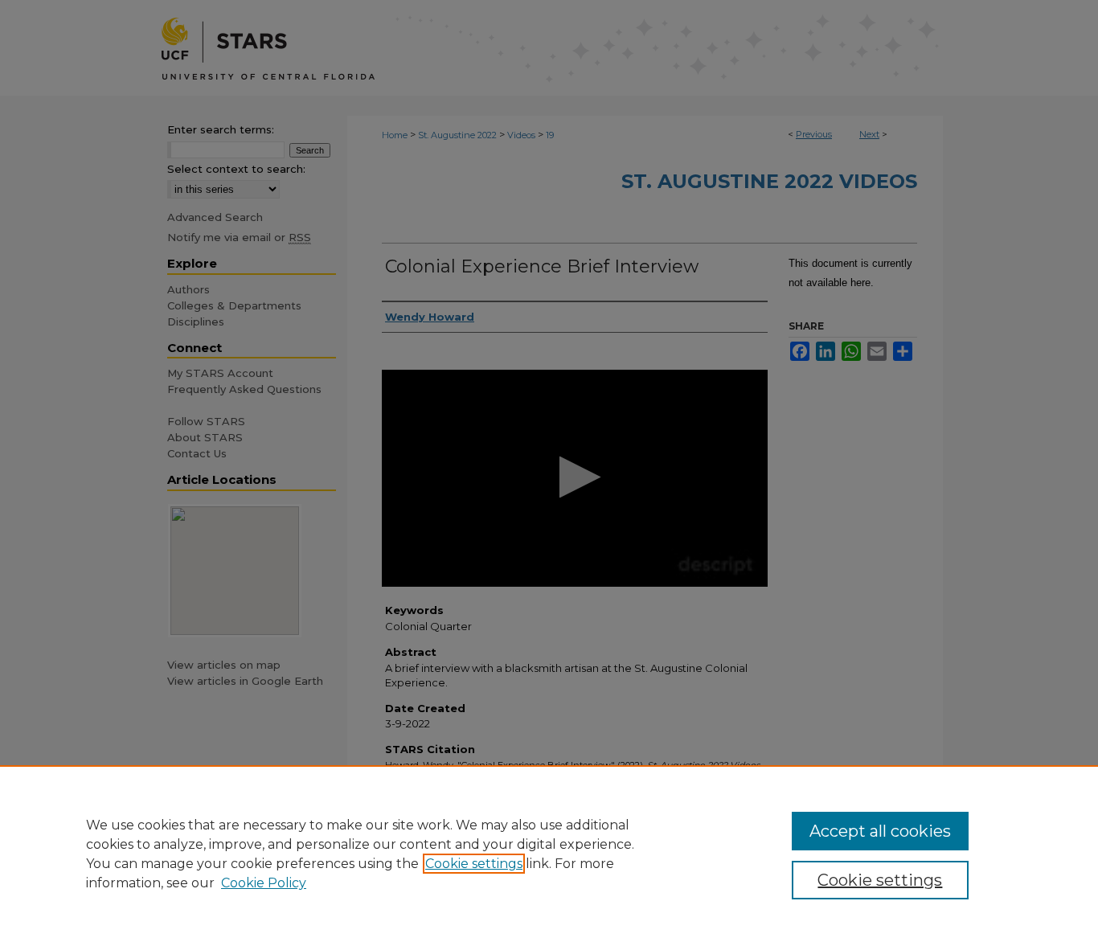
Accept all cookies (880, 831)
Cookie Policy (263, 883)
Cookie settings (473, 863)
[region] (549, 853)
